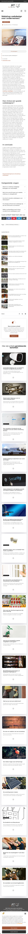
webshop (16, 224)
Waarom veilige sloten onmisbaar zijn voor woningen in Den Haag (17, 279)
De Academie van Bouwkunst (11, 822)
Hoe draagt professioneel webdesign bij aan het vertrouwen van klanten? (14, 204)
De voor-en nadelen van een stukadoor (14, 731)
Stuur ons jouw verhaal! (14, 326)
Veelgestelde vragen (6, 60)
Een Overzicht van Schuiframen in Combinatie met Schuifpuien (12, 580)
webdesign (11, 224)
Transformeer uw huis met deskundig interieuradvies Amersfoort (16, 284)
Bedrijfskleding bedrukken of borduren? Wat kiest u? (11, 671)
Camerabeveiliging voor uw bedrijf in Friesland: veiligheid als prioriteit (13, 368)
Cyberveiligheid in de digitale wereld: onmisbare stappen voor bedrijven (13, 489)
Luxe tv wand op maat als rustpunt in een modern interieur (13, 266)
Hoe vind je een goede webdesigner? (9, 55)
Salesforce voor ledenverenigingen (15, 256)
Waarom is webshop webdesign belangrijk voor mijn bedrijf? (14, 187)
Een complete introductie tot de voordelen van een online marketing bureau (13, 429)
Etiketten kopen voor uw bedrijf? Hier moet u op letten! (13, 550)
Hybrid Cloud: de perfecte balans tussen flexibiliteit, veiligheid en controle (16, 241)
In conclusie (4, 58)
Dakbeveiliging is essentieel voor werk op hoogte (14, 459)
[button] (25, 913)
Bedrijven (6, 22)
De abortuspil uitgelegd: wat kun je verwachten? (15, 300)
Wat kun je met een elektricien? (12, 701)
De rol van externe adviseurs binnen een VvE (17, 273)
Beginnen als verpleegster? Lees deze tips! (13, 853)
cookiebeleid (19, 923)
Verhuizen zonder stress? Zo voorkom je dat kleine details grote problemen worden (17, 252)
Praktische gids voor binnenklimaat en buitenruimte (16, 246)
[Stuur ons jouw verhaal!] (14, 322)
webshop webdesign (8, 91)
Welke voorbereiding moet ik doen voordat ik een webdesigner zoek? (14, 210)
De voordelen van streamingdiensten (13, 883)
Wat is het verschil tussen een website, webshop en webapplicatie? (14, 193)
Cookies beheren (14, 931)
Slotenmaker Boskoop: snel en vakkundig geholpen (11, 398)
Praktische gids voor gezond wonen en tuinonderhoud (16, 269)
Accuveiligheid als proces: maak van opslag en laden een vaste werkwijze (17, 295)
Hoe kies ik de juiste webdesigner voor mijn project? (14, 198)
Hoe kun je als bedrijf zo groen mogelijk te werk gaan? (11, 641)
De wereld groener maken (10, 792)
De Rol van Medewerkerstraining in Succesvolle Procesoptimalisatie (13, 520)
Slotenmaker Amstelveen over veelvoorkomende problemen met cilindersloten (15, 305)
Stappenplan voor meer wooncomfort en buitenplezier (16, 290)
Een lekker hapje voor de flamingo (12, 761)
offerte (7, 224)
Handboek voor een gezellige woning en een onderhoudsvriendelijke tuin (17, 262)
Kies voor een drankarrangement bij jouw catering (13, 611)
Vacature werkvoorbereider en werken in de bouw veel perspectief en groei (17, 236)
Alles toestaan (14, 928)
